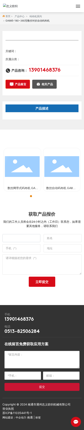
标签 (38, 417)
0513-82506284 (22, 331)
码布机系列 (36, 16)
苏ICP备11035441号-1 (17, 413)
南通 (30, 417)
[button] (27, 196)
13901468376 (45, 70)
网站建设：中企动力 (14, 417)
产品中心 (19, 16)
